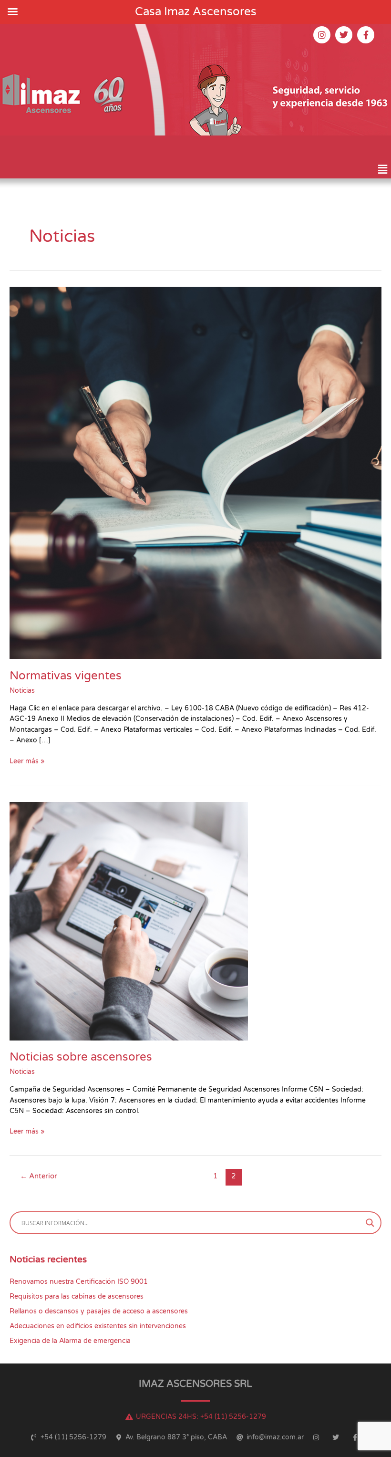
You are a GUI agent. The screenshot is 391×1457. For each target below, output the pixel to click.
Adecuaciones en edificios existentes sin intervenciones (98, 1326)
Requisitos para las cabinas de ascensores (77, 1296)
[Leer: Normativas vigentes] (195, 472)
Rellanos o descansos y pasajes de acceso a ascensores (99, 1311)
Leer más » (27, 760)
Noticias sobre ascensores (81, 1057)
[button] (383, 169)
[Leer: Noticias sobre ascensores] (129, 920)
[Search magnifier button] (370, 1222)
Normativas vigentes (66, 676)
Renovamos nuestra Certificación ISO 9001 (79, 1282)
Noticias (22, 691)
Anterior (38, 1176)
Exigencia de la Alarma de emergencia (70, 1341)
